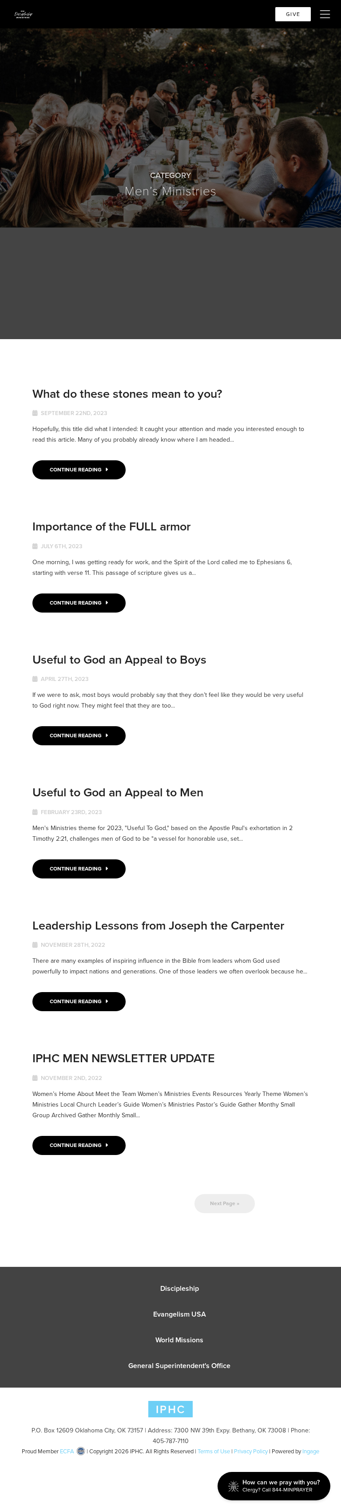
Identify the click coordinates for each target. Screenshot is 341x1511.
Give (293, 14)
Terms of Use (214, 1451)
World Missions (179, 1340)
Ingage (310, 1451)
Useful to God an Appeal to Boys (119, 659)
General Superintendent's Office (179, 1366)
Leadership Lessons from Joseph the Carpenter (158, 925)
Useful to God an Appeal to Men (117, 792)
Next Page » (224, 1203)
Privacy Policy (251, 1451)
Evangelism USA (179, 1314)
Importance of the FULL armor (111, 526)
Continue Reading (76, 470)
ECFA (67, 1451)
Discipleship (179, 1288)
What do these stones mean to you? (127, 393)
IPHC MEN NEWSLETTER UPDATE (123, 1058)
